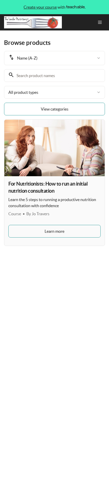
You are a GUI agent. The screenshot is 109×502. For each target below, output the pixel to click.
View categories (54, 109)
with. (54, 7)
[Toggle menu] (100, 22)
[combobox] (54, 58)
